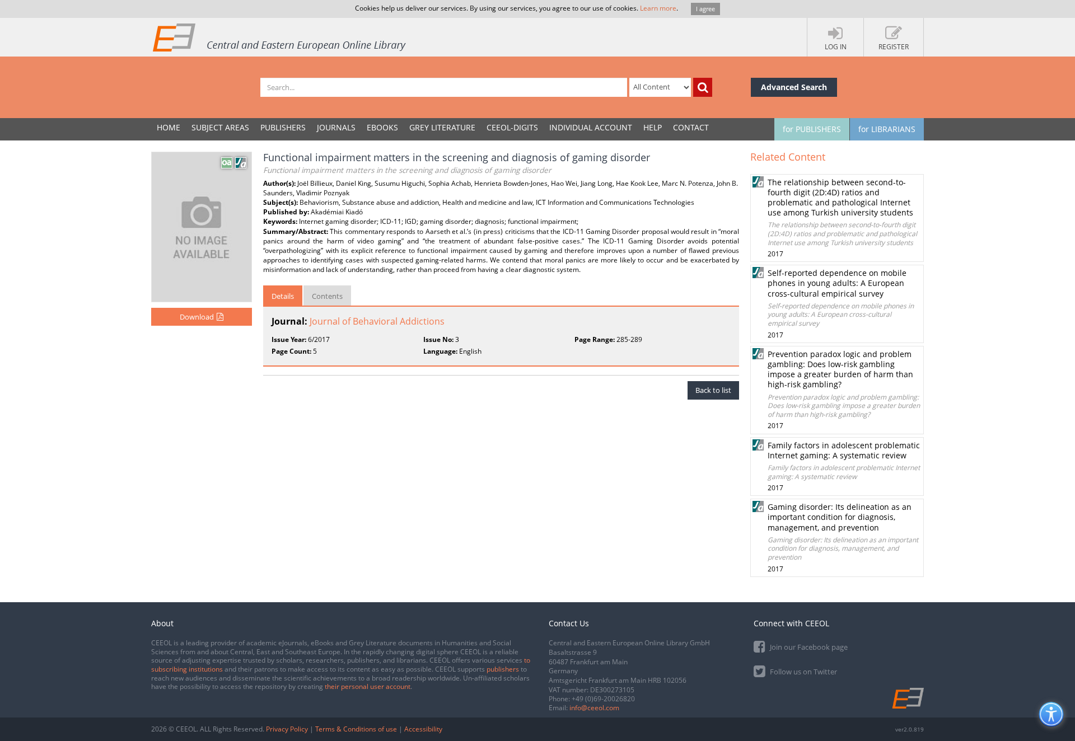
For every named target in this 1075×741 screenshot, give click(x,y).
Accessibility (423, 729)
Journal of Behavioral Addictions (377, 321)
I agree (705, 8)
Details (283, 296)
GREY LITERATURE (442, 127)
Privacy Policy (287, 729)
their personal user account (367, 686)
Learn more (658, 8)
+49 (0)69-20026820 (603, 699)
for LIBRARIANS (886, 129)
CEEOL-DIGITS (512, 127)
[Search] (702, 87)
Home (168, 127)
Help (652, 127)
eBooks (382, 127)
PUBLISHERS (283, 127)
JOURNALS (336, 127)
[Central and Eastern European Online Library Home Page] (280, 37)
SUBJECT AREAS (220, 127)
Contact (691, 127)
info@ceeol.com (594, 707)
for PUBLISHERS (812, 129)
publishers (503, 669)
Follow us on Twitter (802, 672)
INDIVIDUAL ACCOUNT (590, 127)
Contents (327, 296)
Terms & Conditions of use (356, 729)
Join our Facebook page (808, 647)
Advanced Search (794, 87)
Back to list (713, 390)
